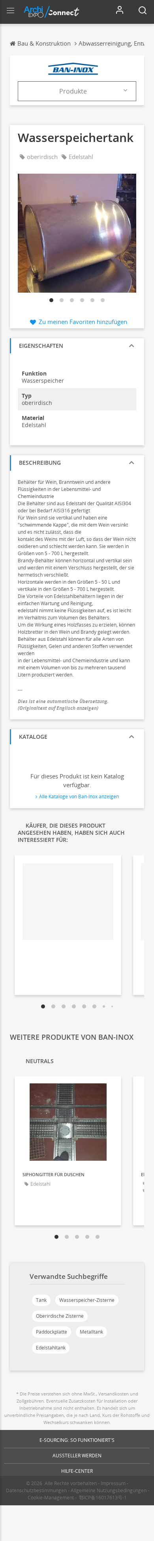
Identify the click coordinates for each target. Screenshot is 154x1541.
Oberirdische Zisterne (60, 1316)
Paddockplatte (51, 1331)
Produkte (73, 91)
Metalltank (91, 1331)
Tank (41, 1300)
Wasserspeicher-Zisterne (87, 1300)
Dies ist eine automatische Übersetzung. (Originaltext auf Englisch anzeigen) (64, 704)
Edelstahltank (51, 1347)
